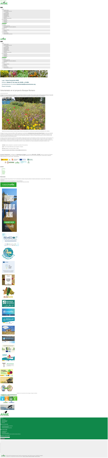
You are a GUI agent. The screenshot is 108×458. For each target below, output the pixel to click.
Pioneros (6, 12)
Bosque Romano (10, 178)
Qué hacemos (4, 19)
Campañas (5, 21)
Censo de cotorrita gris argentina (7, 427)
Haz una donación (7, 25)
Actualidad (5, 178)
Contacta (5, 17)
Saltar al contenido (3, 0)
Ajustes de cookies (37, 456)
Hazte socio (4, 23)
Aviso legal (26, 456)
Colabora (4, 24)
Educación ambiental (28, 178)
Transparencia (6, 15)
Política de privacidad (31, 456)
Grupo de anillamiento (5, 426)
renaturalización (48, 178)
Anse (3, 9)
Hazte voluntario (4, 421)
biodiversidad (18, 178)
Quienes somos (6, 44)
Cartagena (23, 178)
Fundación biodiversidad (36, 178)
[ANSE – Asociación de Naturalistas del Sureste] (3, 40)
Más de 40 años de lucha (8, 11)
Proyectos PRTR (42, 178)
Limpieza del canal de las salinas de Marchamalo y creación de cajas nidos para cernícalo (14, 181)
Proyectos (5, 20)
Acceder (24, 456)
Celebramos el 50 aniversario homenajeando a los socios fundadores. (11, 180)
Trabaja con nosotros (7, 18)
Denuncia (5, 27)
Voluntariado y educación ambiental (10, 26)
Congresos (5, 22)
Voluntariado (2, 179)
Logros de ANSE (6, 13)
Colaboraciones (6, 16)
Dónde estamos (6, 14)
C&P (12, 456)
